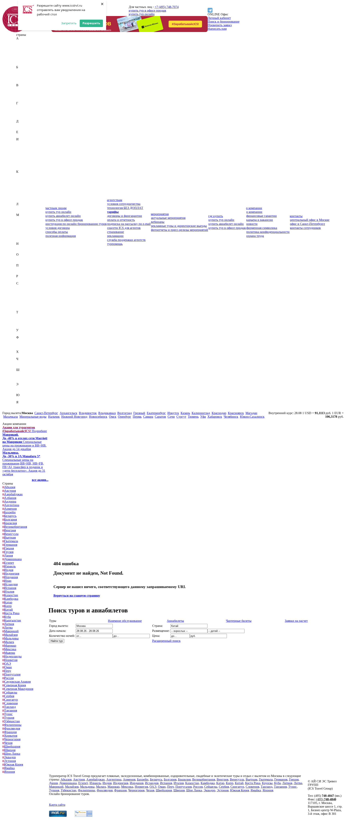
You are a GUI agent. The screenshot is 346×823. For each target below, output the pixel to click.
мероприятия (160, 214)
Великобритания (27, 88)
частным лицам (55, 208)
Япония (21, 409)
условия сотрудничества (123, 204)
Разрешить (91, 23)
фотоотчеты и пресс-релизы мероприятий (179, 230)
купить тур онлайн (142, 14)
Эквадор (22, 387)
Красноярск (236, 413)
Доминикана (25, 128)
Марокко (22, 233)
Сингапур (23, 305)
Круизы (267, 783)
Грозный (139, 413)
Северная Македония (30, 294)
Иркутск (173, 413)
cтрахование (115, 232)
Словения (23, 308)
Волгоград (124, 413)
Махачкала (10, 416)
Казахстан (23, 175)
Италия (21, 168)
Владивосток (88, 413)
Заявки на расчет (296, 620)
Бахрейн (22, 70)
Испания (22, 164)
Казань (185, 413)
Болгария (22, 78)
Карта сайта (57, 804)
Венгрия (22, 92)
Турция (21, 326)
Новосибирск (98, 416)
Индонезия (23, 150)
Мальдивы (23, 225)
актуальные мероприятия (168, 218)
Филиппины (24, 341)
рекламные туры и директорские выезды (179, 226)
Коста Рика (23, 193)
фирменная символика (261, 228)
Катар (20, 182)
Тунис (20, 323)
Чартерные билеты (238, 620)
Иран (19, 157)
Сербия (21, 301)
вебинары (157, 222)
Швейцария (24, 373)
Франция (22, 348)
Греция (21, 114)
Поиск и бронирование (223, 21)
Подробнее (24, 429)
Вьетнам (22, 99)
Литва (20, 211)
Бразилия (22, 81)
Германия (22, 110)
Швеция (21, 377)
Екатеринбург (156, 413)
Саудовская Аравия (29, 287)
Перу (19, 269)
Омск (112, 416)
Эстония (22, 391)
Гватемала (23, 106)
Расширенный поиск (166, 640)
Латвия (21, 207)
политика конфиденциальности (268, 232)
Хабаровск (214, 416)
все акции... (40, 480)
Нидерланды (25, 247)
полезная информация (60, 236)
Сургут (181, 416)
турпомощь (115, 244)
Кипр (20, 186)
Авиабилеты (175, 620)
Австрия (22, 45)
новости (251, 224)
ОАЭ (19, 258)
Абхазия (21, 42)
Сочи (171, 416)
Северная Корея (27, 290)
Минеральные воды (32, 416)
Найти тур (57, 640)
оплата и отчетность (121, 220)
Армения (22, 63)
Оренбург (124, 416)
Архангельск (68, 413)
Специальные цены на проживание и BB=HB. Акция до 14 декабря (24, 442)
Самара (148, 416)
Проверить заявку (220, 25)
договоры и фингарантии (124, 216)
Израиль (22, 143)
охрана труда (255, 236)
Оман (20, 261)
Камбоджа (23, 179)
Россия (21, 279)
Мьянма (21, 240)
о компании (254, 208)
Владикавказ (107, 413)
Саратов (160, 416)
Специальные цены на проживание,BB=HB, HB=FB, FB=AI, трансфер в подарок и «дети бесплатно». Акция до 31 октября (23, 463)
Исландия (23, 161)
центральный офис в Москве (309, 220)
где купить (215, 216)
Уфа (203, 416)
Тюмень (193, 416)
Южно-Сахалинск (252, 416)
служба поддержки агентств (126, 240)
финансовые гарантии (261, 216)
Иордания (23, 153)
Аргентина (23, 60)
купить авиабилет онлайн (63, 216)
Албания (22, 52)
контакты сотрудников (305, 228)
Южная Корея (25, 398)
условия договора (57, 228)
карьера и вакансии (259, 220)
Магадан (251, 413)
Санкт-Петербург (46, 413)
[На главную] (15, 31)
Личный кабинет (219, 18)
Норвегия (22, 251)
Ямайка (21, 405)
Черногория (24, 362)
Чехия (20, 366)
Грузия (20, 117)
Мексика (22, 236)
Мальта (21, 229)
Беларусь (22, 74)
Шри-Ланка (24, 380)
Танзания (22, 319)
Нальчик (54, 416)
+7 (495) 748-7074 (167, 7)
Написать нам (217, 28)
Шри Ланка (194, 790)
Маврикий (23, 218)
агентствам (114, 200)
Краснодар (219, 413)
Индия (20, 146)
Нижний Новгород (74, 416)
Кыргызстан (24, 200)
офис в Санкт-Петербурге (307, 224)
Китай (20, 189)
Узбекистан (24, 333)
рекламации (115, 236)
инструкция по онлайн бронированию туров (76, 224)
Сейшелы (22, 297)
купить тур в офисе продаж (147, 10)
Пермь (137, 416)
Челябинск (231, 416)
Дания (20, 124)
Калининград (201, 413)
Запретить (68, 23)
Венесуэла (23, 96)
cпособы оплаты (56, 232)
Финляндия (24, 344)
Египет (21, 135)
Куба (19, 197)
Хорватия (22, 355)
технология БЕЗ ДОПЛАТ (125, 208)
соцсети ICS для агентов (124, 228)
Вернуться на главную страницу (76, 595)
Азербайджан (25, 49)
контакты (296, 216)
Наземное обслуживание (125, 620)
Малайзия (23, 222)
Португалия (24, 272)
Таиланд (22, 315)
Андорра (22, 56)
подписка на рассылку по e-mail (129, 224)
